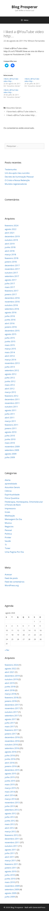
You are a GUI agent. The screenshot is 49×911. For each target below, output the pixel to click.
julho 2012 (10, 377)
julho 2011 (10, 414)
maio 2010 (10, 442)
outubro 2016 (11, 305)
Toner (7, 548)
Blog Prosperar (25, 6)
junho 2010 (10, 439)
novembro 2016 (12, 301)
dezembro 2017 (12, 265)
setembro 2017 (12, 276)
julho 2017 (10, 283)
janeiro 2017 (11, 294)
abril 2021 (10, 232)
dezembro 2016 (12, 298)
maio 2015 (10, 345)
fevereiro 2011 (11, 424)
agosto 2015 (10, 334)
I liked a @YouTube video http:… (11, 80)
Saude (8, 541)
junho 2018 (10, 247)
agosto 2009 (10, 453)
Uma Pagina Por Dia (14, 552)
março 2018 (10, 254)
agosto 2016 (10, 312)
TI (6, 544)
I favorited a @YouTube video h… (21, 111)
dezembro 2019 (12, 236)
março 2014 (10, 359)
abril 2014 (10, 356)
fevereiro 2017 (11, 290)
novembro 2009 (12, 446)
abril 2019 (10, 243)
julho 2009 (10, 457)
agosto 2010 (10, 432)
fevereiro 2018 (11, 258)
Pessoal (8, 530)
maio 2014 (10, 352)
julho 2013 (10, 366)
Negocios (9, 526)
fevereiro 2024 (11, 225)
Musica (8, 523)
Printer (8, 537)
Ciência (8, 490)
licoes (7, 512)
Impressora (10, 508)
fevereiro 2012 (11, 395)
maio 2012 (10, 385)
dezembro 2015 (12, 330)
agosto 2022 (10, 229)
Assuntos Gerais (13, 107)
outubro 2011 (11, 406)
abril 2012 (10, 388)
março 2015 (10, 348)
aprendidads (11, 483)
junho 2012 (10, 381)
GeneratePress (39, 907)
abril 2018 (10, 251)
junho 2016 (10, 319)
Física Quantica (12, 498)
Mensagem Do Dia (13, 519)
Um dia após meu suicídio (17, 173)
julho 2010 (10, 435)
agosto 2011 (10, 410)
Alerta (7, 480)
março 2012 (10, 392)
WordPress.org (12, 585)
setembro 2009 (12, 450)
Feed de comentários (14, 581)
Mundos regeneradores (16, 184)
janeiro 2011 (11, 428)
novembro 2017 (12, 269)
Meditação (10, 515)
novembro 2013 (12, 363)
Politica (8, 533)
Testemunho (11, 169)
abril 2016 (10, 323)
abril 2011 (10, 417)
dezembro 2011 (12, 399)
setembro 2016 (12, 309)
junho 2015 (10, 341)
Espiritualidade (12, 494)
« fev (7, 650)
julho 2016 (10, 316)
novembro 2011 (12, 403)
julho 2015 (10, 337)
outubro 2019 (11, 240)
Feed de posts (11, 578)
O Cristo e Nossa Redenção (17, 180)
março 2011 (10, 421)
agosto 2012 (10, 374)
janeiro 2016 (11, 327)
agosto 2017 (10, 280)
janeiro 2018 (11, 261)
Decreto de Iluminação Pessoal (19, 176)
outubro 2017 (11, 272)
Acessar (8, 574)
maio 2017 (10, 287)
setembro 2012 (12, 370)
